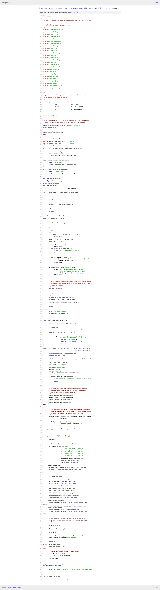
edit (78, 12)
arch (99, 8)
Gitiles (10, 587)
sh (103, 8)
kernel (51, 8)
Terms (19, 587)
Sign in (156, 2)
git (56, 8)
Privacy (14, 587)
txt (153, 587)
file (73, 12)
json (157, 587)
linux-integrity (69, 8)
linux (41, 8)
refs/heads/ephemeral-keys (85, 8)
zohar (60, 8)
